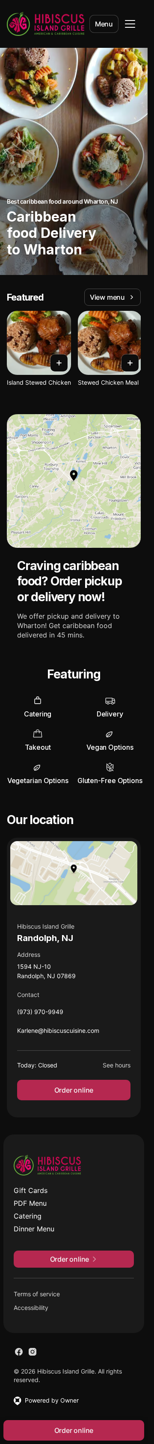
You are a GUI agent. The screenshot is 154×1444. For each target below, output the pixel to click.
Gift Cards (30, 1190)
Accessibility (31, 1307)
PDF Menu (30, 1203)
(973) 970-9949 (40, 1014)
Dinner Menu (34, 1229)
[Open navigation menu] (130, 23)
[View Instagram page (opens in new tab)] (32, 1352)
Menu (104, 24)
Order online (74, 1090)
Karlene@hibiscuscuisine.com (58, 1032)
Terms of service (37, 1294)
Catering (27, 1216)
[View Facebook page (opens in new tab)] (19, 1352)
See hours (116, 1065)
